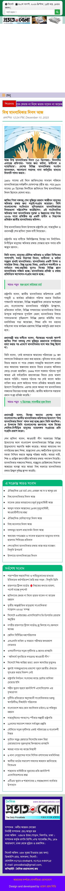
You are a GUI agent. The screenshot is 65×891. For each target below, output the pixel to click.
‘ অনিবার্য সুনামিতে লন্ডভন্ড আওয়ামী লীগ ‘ (29, 656)
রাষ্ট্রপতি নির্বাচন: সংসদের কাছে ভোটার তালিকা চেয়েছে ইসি (30, 680)
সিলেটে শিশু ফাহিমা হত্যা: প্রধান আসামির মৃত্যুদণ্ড (32, 662)
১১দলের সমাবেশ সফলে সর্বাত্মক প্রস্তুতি (27, 723)
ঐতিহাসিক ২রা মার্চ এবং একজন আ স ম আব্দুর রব (32, 491)
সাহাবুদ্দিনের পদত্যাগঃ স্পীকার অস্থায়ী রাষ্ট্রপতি (30, 718)
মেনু (8, 94)
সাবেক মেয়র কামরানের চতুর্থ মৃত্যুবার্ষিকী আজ (30, 502)
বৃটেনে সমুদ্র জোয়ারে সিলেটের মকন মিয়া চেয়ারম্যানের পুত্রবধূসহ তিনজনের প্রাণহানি (28, 741)
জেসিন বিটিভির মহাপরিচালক (22, 635)
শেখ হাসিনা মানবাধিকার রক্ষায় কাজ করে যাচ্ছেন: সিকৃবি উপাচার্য (32, 548)
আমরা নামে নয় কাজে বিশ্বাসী (22, 749)
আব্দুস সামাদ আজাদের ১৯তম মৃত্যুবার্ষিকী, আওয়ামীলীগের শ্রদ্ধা (28, 510)
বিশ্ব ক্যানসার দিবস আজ (20, 524)
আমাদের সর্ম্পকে (22, 879)
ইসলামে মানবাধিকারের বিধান (22, 555)
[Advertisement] (32, 58)
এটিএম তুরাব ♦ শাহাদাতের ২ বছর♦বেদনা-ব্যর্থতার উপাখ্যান (32, 783)
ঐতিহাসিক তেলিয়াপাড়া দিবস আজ (25, 518)
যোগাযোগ (47, 879)
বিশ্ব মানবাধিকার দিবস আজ (21, 496)
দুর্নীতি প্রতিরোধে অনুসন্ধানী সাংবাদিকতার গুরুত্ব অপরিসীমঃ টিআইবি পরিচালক (31, 700)
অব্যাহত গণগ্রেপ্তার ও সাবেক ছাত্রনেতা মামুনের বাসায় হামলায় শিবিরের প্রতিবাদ (34, 538)
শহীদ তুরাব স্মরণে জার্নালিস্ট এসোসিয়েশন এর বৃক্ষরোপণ (30, 690)
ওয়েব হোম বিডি (48, 886)
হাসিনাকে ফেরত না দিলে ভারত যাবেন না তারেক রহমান (31, 597)
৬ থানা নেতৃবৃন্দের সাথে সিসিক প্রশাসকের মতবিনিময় (34, 755)
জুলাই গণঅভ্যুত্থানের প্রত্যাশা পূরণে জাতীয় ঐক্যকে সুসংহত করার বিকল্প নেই (32, 670)
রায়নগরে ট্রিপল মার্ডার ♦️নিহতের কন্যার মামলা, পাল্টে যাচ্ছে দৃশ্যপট (31, 587)
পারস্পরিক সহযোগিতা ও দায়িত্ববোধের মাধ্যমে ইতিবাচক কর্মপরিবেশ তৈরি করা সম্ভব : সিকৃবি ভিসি (33, 578)
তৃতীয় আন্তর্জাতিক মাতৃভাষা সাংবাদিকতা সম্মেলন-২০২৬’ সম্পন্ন (27, 607)
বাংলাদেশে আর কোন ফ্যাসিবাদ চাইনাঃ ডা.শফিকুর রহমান (32, 710)
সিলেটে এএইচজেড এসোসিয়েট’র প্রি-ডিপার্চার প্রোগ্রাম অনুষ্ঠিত (34, 617)
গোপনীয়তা (35, 879)
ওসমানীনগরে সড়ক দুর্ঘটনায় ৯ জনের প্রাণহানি (30, 651)
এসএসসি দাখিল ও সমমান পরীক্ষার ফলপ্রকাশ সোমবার (30, 643)
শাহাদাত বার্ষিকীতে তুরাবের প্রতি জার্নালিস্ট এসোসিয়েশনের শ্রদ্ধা (29, 773)
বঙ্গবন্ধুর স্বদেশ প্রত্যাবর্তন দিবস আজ (26, 530)
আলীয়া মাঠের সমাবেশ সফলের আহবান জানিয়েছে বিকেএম (32, 763)
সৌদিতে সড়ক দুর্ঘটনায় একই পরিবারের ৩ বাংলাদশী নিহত (33, 731)
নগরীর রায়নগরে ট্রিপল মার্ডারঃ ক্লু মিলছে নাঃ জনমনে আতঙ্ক (33, 627)
